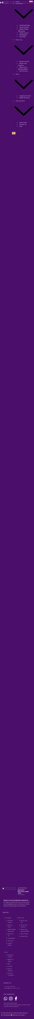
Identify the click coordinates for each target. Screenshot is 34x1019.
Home (17, 1)
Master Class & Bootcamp (23, 30)
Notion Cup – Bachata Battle (23, 68)
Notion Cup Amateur (22, 64)
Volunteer (22, 36)
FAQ (20, 126)
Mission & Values (24, 98)
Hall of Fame (23, 71)
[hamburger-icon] (31, 1)
